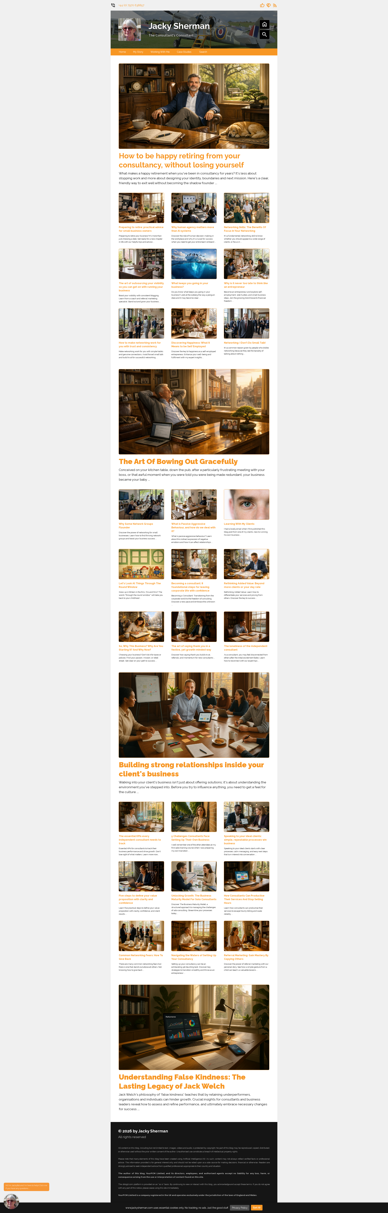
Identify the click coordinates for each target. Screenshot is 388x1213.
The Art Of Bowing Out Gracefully (178, 461)
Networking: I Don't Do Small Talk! (245, 342)
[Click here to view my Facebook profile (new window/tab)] (262, 5)
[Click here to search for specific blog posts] (264, 36)
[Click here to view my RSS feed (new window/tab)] (275, 5)
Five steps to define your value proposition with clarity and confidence (138, 899)
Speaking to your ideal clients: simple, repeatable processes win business (245, 840)
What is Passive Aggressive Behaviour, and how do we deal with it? (193, 527)
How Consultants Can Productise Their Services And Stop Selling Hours (244, 899)
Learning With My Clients (239, 523)
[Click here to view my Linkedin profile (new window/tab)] (268, 5)
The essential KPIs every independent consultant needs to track (140, 840)
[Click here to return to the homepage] (129, 29)
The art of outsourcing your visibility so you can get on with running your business (141, 287)
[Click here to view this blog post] (194, 105)
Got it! (256, 1207)
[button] (11, 1201)
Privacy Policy (239, 1207)
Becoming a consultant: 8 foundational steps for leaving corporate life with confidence (190, 587)
